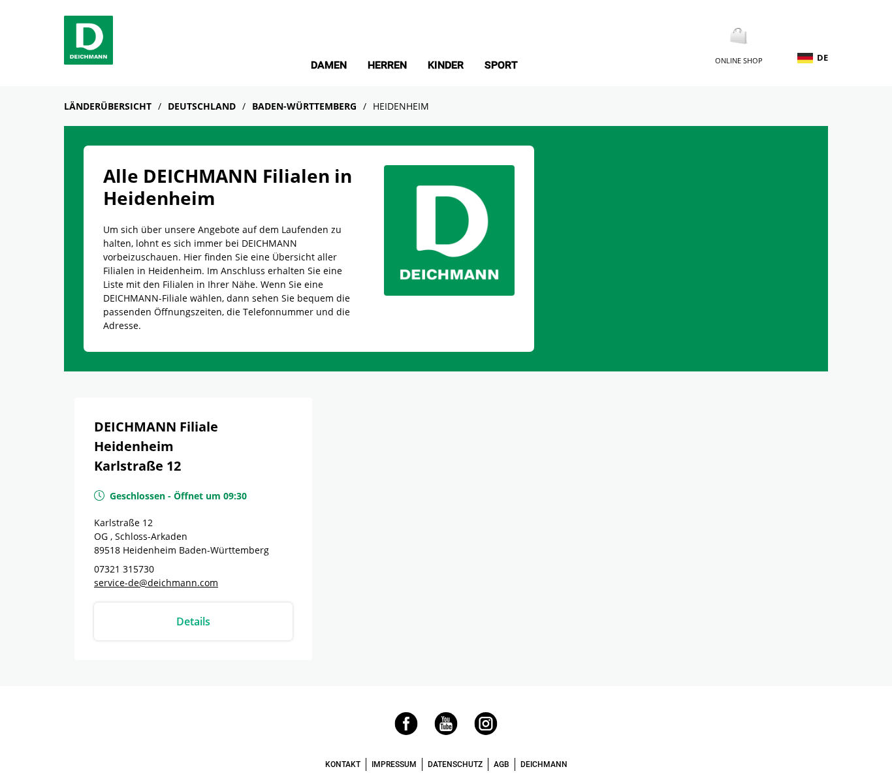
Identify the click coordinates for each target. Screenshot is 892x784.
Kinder (446, 65)
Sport (501, 65)
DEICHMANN (543, 764)
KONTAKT (342, 764)
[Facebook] (406, 731)
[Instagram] (486, 731)
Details (193, 621)
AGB (501, 764)
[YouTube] (446, 731)
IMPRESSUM (394, 764)
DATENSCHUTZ (455, 764)
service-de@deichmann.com (156, 582)
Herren (387, 65)
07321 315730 (124, 569)
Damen (329, 65)
